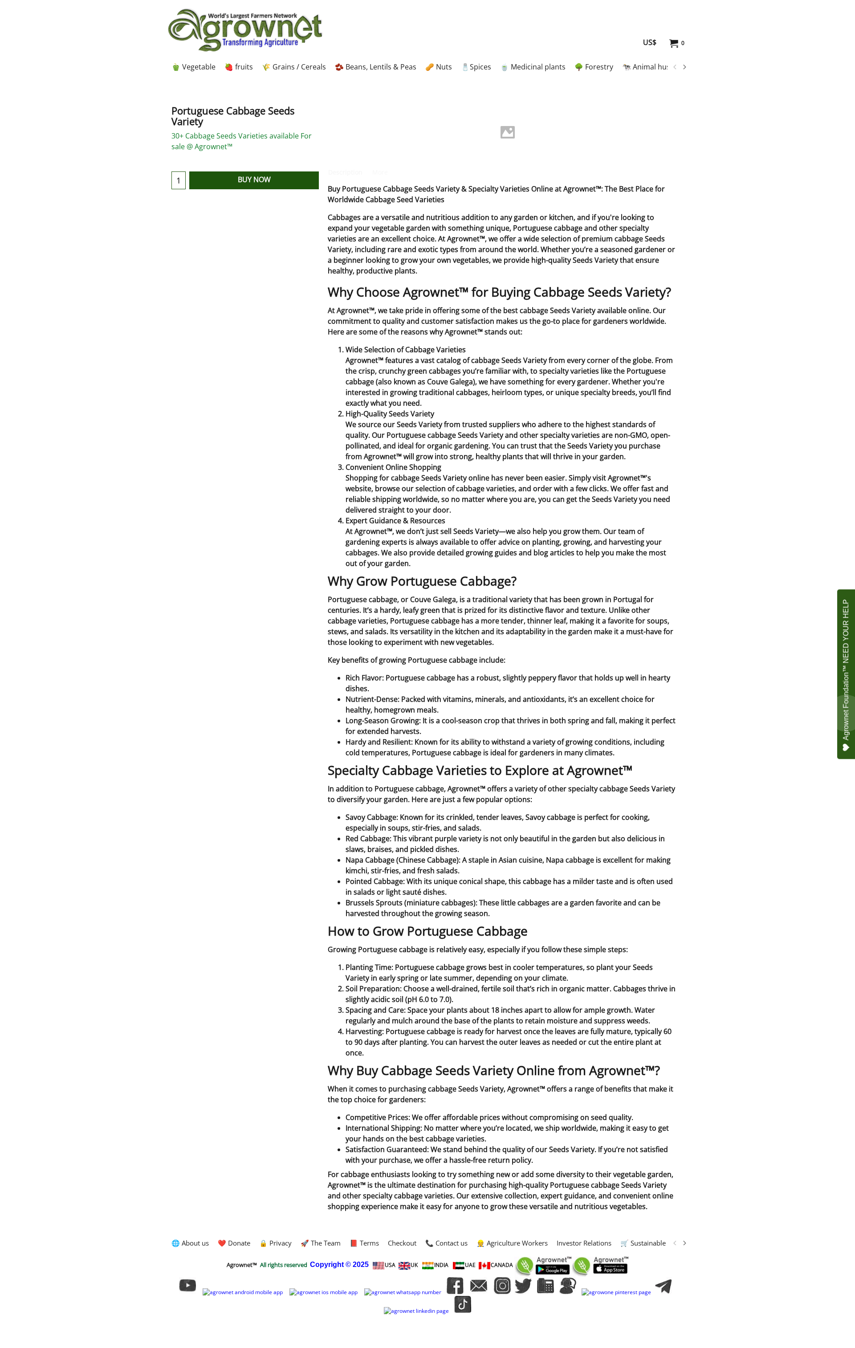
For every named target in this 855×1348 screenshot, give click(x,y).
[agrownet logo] (245, 30)
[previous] (675, 67)
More (380, 172)
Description (345, 172)
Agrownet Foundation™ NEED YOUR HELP (846, 669)
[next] (684, 67)
